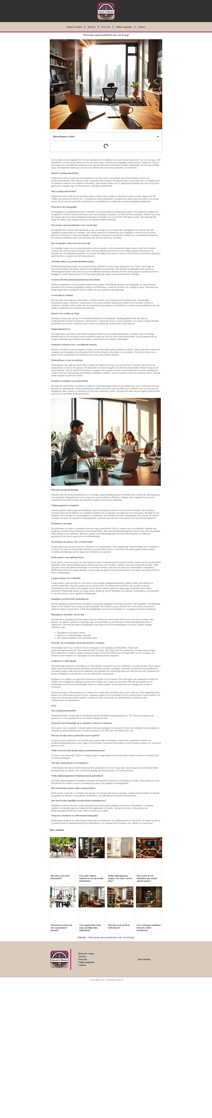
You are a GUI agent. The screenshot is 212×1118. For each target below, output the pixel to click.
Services (91, 27)
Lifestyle (82, 937)
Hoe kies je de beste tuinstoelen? (60, 877)
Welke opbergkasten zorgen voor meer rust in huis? (120, 878)
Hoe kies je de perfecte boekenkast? (119, 926)
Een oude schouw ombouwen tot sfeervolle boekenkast (91, 878)
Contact (141, 27)
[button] (158, 136)
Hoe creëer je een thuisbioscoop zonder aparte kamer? (147, 878)
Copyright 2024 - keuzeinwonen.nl (106, 980)
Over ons (105, 27)
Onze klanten (144, 959)
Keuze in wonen (74, 27)
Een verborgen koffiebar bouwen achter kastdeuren (149, 928)
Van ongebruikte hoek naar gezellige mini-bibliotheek (90, 928)
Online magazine (124, 27)
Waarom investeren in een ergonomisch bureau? (61, 928)
